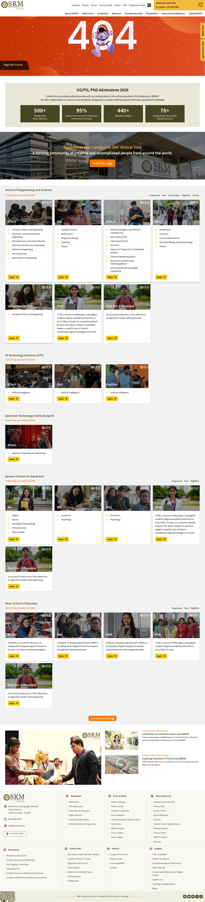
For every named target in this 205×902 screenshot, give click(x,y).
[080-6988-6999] (5, 819)
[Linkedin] (184, 896)
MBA (109, 634)
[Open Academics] (109, 13)
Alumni (94, 5)
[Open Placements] (159, 13)
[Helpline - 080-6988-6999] (157, 7)
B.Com (12, 634)
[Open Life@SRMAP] (203, 13)
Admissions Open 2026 (166, 3)
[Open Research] (122, 13)
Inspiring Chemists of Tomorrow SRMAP (164, 758)
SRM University (162, 731)
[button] (53, 758)
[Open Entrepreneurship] (143, 13)
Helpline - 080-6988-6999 (169, 7)
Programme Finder (137, 5)
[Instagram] (201, 896)
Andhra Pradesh (148, 731)
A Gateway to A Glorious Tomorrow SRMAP (165, 734)
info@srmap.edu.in (16, 825)
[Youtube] (189, 896)
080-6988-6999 (14, 819)
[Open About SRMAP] (79, 13)
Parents (85, 5)
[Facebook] (193, 896)
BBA (60, 634)
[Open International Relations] (186, 13)
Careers (117, 5)
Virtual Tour (99, 163)
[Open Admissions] (95, 13)
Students (76, 5)
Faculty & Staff (105, 5)
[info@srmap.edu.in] (5, 826)
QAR (125, 5)
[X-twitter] (197, 896)
